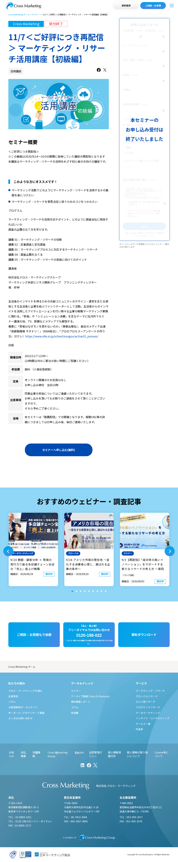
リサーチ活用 (128, 575)
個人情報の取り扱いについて (137, 754)
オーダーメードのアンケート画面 (26, 713)
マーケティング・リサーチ (150, 690)
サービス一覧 (143, 723)
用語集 (74, 713)
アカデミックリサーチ (148, 707)
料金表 (139, 729)
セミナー (36, 14)
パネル (12, 701)
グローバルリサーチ (147, 696)
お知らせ (11, 754)
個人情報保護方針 (114, 754)
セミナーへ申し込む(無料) (58, 450)
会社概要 (23, 754)
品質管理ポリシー (95, 754)
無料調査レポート (81, 701)
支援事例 (13, 696)
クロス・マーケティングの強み (25, 690)
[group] (33, 549)
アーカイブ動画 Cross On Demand (90, 696)
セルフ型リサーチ (145, 701)
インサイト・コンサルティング (153, 718)
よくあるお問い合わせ (20, 718)
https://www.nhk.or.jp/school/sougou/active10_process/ (61, 336)
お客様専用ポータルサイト (23, 707)
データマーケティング (148, 713)
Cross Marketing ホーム (18, 14)
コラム (74, 707)
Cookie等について (161, 754)
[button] (8, 551)
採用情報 (36, 754)
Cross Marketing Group (58, 754)
